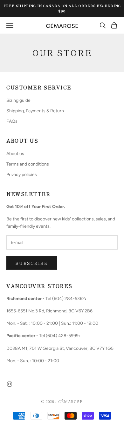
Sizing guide (18, 100)
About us (15, 153)
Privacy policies (21, 174)
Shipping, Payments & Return (35, 111)
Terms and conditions (27, 164)
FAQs (11, 121)
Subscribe (32, 263)
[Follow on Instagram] (9, 384)
